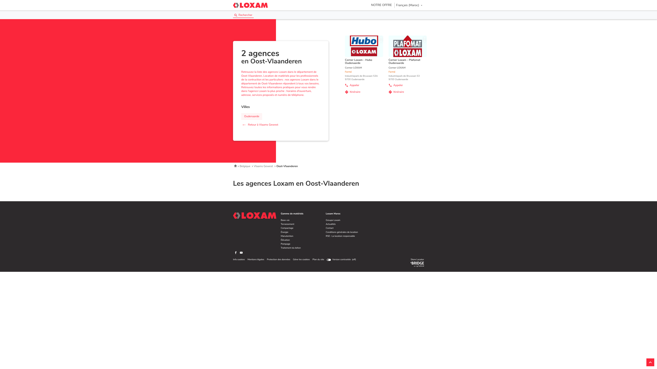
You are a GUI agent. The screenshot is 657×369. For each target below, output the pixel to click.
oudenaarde (251, 116)
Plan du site (318, 259)
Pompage (285, 244)
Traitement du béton (291, 248)
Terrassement (287, 224)
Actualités (331, 224)
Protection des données (278, 259)
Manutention (287, 236)
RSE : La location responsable (340, 236)
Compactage (287, 228)
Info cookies (239, 259)
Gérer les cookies (301, 259)
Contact (329, 228)
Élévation (285, 240)
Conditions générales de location (342, 232)
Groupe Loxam (333, 220)
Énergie (284, 232)
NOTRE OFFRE (381, 5)
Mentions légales (256, 259)
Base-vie (285, 220)
